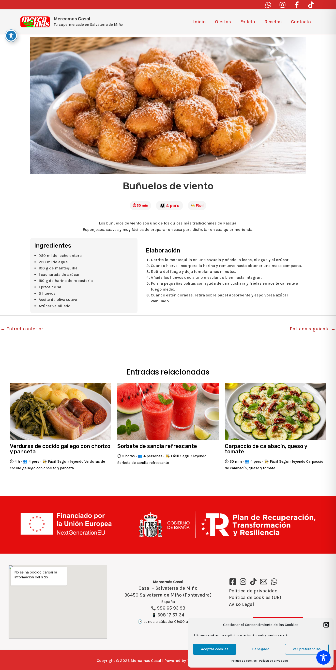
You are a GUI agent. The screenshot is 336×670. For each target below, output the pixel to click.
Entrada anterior (21, 329)
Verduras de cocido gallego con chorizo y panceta (60, 449)
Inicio (199, 22)
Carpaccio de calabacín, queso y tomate (266, 449)
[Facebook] (296, 4)
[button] (326, 624)
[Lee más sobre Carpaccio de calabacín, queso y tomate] (275, 411)
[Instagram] (282, 4)
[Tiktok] (311, 4)
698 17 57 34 (170, 615)
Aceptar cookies (215, 649)
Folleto (247, 22)
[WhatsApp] (274, 581)
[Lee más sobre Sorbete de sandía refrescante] (168, 411)
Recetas (273, 22)
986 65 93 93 (171, 608)
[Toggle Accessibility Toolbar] (323, 657)
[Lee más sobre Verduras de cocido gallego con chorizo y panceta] (60, 411)
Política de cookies (244, 660)
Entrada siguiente (313, 329)
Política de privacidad (273, 660)
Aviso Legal (241, 604)
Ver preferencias (307, 649)
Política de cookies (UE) (255, 597)
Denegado (260, 649)
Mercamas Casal (72, 19)
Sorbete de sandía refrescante (157, 446)
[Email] (263, 581)
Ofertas (223, 22)
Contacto (301, 22)
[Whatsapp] (268, 4)
